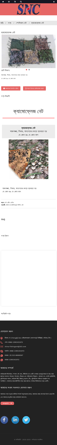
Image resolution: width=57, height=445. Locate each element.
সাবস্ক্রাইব (6, 403)
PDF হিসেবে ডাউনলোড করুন (35, 88)
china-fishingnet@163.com (15, 346)
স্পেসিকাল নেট (21, 23)
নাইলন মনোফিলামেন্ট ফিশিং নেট (14, 205)
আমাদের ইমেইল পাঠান (11, 88)
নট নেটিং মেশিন (9, 202)
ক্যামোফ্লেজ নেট (37, 23)
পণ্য (9, 23)
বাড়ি (2, 23)
